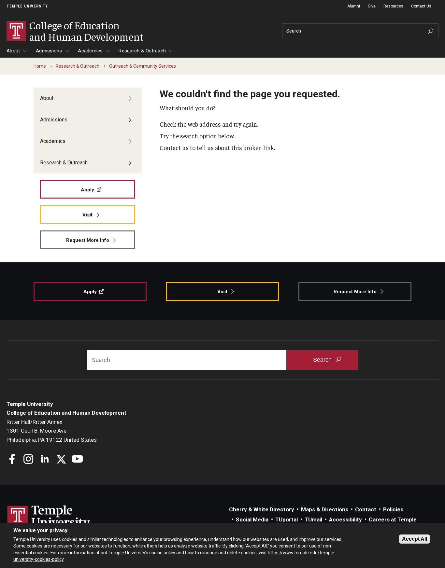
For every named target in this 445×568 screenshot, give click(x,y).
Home (40, 66)
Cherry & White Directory (261, 509)
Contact (365, 509)
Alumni (353, 6)
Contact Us (421, 6)
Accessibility (345, 519)
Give (372, 6)
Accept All (414, 539)
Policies (393, 509)
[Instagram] (28, 459)
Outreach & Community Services (142, 66)
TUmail (313, 519)
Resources (393, 6)
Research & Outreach (142, 51)
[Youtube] (77, 459)
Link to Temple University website (49, 518)
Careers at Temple (393, 519)
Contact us (174, 147)
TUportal (286, 519)
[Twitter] (61, 459)
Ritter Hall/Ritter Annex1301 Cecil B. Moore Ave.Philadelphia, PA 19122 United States (52, 431)
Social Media (252, 519)
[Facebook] (12, 459)
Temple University (27, 6)
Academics (90, 51)
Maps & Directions (324, 509)
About (13, 51)
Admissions (49, 51)
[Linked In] (44, 459)
